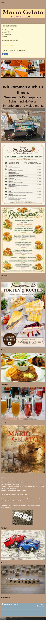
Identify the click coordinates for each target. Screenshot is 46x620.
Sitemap (15, 604)
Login (42, 604)
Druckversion (8, 604)
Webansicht (40, 606)
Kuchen (3, 279)
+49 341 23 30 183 (8, 45)
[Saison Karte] (23, 240)
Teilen (6, 54)
